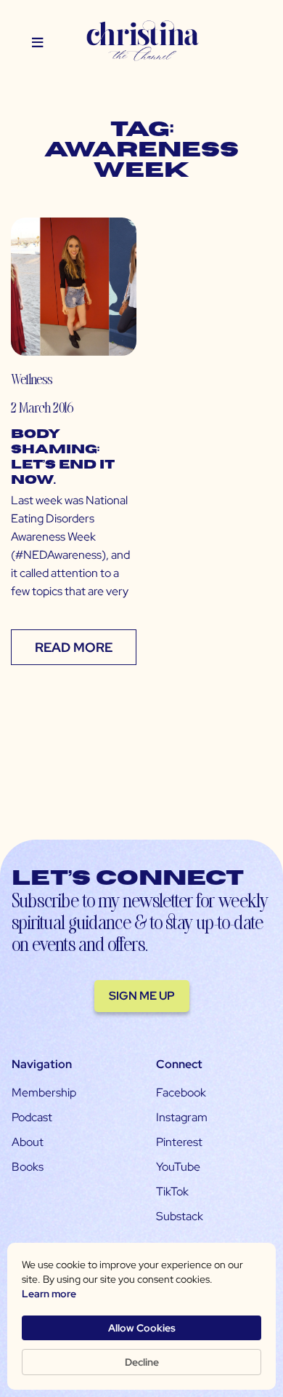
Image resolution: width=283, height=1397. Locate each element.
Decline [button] (142, 1362)
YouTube (178, 1166)
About (28, 1142)
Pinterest (179, 1142)
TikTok (172, 1191)
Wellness (31, 379)
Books (28, 1166)
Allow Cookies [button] (142, 1327)
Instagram (182, 1117)
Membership (44, 1092)
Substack (179, 1216)
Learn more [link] (49, 1293)
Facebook (181, 1092)
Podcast (32, 1117)
